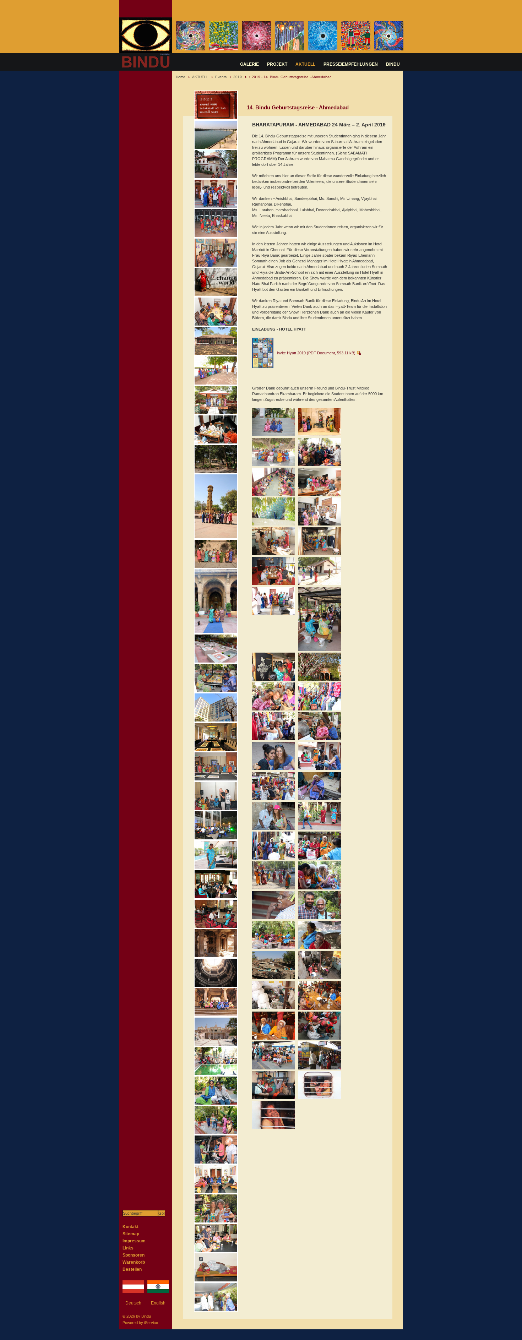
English (158, 1303)
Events (221, 77)
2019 (237, 77)
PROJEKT (277, 64)
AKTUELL (305, 64)
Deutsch (133, 1303)
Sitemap (131, 1233)
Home (180, 77)
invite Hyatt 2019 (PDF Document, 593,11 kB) (316, 353)
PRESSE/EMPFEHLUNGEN (350, 64)
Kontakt (130, 1226)
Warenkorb (134, 1262)
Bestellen (132, 1269)
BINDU (393, 64)
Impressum (134, 1240)
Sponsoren (134, 1255)
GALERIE (249, 64)
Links (128, 1248)
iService (151, 1322)
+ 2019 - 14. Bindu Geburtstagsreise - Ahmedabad (290, 77)
